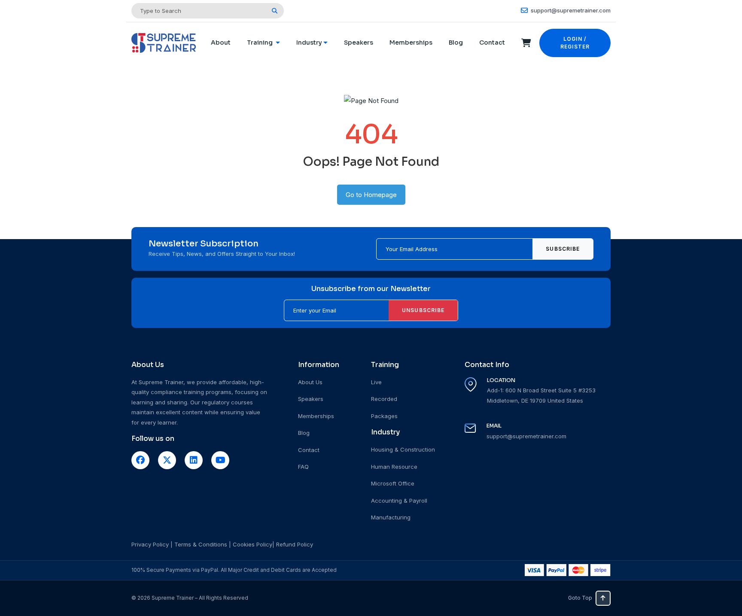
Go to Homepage (371, 195)
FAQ (303, 466)
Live (376, 382)
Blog (456, 42)
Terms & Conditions (200, 544)
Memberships (410, 42)
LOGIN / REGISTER (575, 43)
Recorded (384, 398)
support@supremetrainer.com (570, 10)
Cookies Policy (252, 544)
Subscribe (563, 249)
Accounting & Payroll (399, 500)
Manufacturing (391, 517)
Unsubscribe (423, 310)
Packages (384, 416)
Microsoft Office (392, 483)
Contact (492, 42)
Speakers (358, 42)
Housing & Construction (403, 449)
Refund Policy (294, 544)
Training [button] (260, 42)
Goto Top (580, 598)
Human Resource (394, 466)
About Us (310, 382)
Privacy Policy (150, 544)
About (221, 42)
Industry (309, 42)
